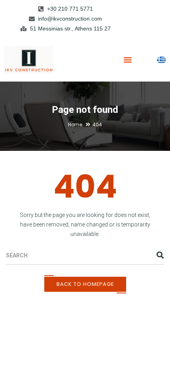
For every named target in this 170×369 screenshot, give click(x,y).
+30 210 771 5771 (70, 9)
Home (75, 124)
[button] (127, 59)
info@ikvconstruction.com (70, 18)
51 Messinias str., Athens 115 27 (70, 28)
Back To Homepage (85, 284)
